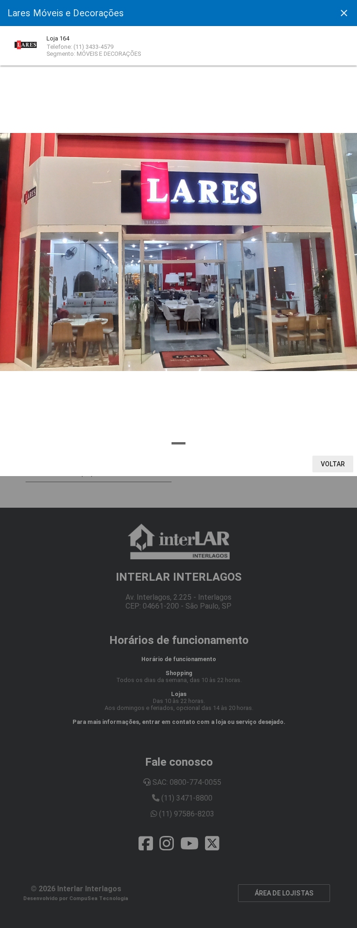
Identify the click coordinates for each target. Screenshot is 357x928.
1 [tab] (178, 443)
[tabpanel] (178, 252)
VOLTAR (333, 464)
